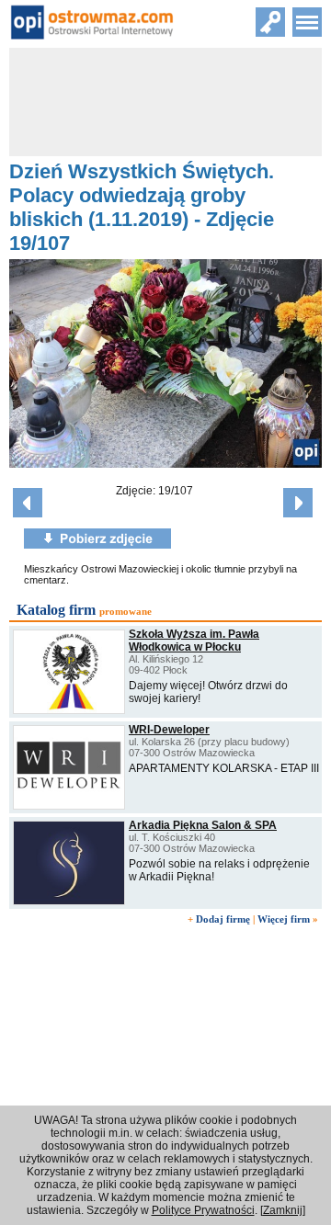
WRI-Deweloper (169, 729)
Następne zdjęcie (298, 502)
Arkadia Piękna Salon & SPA (203, 825)
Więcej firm (283, 918)
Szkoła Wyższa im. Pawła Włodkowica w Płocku (194, 640)
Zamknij (282, 1210)
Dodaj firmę (223, 918)
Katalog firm (56, 610)
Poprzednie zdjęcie (27, 502)
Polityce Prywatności (203, 1210)
